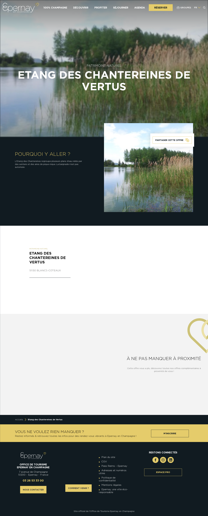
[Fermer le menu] (204, 19)
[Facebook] (155, 460)
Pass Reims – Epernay (114, 465)
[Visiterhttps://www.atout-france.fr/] (101, 502)
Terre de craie (93, 395)
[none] (197, 8)
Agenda (139, 7)
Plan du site (108, 457)
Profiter (100, 7)
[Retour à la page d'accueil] (20, 7)
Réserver (160, 7)
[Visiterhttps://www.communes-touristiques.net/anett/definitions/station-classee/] (105, 500)
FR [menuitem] (195, 8)
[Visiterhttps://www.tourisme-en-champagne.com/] (105, 502)
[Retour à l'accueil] (33, 455)
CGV (104, 461)
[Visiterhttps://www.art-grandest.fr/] (103, 502)
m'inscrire (170, 433)
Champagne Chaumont (93, 356)
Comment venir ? (78, 488)
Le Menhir (36, 395)
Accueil (19, 419)
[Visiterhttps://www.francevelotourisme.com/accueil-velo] (106, 500)
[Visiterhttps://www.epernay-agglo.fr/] (106, 502)
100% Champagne (55, 7)
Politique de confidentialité (107, 479)
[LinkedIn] (171, 460)
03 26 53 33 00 (33, 480)
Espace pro (163, 472)
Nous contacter (33, 489)
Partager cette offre (169, 140)
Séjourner (120, 7)
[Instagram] (163, 460)
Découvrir (80, 7)
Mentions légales (111, 484)
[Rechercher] (204, 7)
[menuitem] (195, 8)
